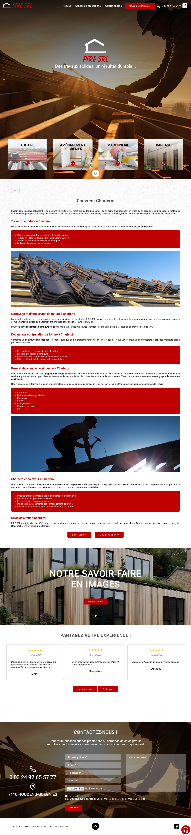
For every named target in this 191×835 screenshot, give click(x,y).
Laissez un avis (85, 689)
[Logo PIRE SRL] (18, 6)
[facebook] (184, 7)
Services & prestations (88, 5)
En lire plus (108, 689)
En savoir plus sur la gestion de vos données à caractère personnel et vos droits (105, 799)
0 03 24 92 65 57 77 (171, 6)
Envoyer (74, 807)
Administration (59, 826)
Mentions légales (36, 826)
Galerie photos (113, 5)
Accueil (67, 5)
